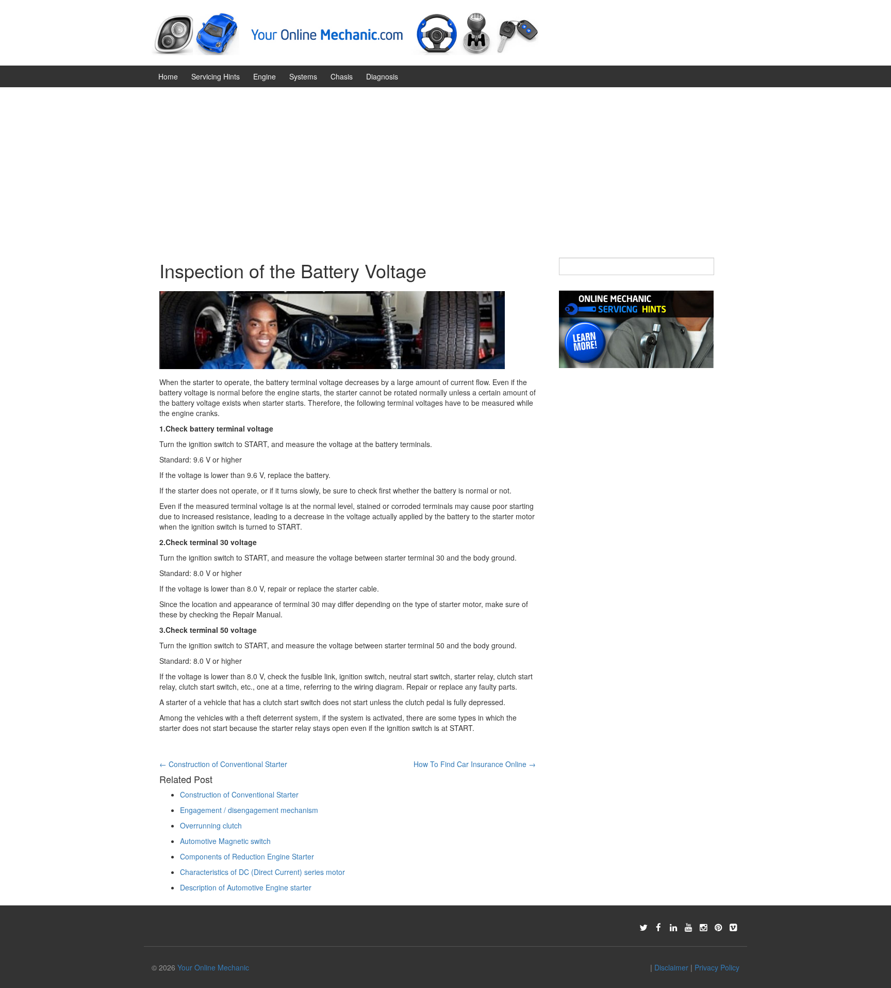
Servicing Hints (215, 76)
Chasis (342, 76)
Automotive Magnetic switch (225, 841)
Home (168, 76)
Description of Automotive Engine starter (245, 887)
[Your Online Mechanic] (345, 31)
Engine (264, 76)
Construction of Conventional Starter (223, 764)
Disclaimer (671, 967)
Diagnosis (382, 76)
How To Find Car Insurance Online (475, 764)
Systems (303, 76)
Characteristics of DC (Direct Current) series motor (262, 872)
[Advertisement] (445, 164)
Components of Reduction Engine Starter (247, 856)
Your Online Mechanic (213, 967)
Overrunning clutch (211, 825)
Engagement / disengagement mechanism (249, 810)
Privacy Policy (717, 967)
